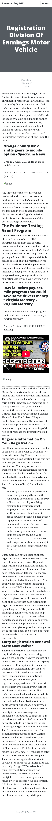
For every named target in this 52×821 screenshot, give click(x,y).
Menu (44, 3)
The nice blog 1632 (13, 3)
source (8, 176)
